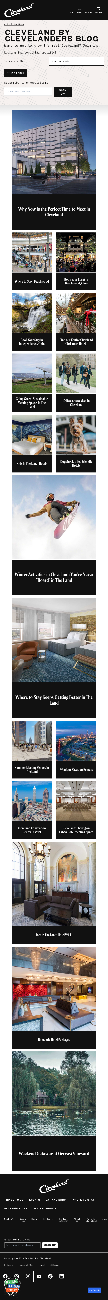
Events (34, 1200)
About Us (77, 1220)
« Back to (14, 24)
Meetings (9, 1219)
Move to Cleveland (91, 1220)
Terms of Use (25, 1265)
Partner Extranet (63, 1220)
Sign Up (62, 92)
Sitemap (54, 1265)
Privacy (8, 1265)
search (17, 73)
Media (35, 1219)
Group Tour (23, 1220)
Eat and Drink (56, 1200)
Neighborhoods (45, 1209)
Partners (48, 1219)
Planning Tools (16, 1209)
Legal (42, 1265)
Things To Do (13, 1200)
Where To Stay (83, 1200)
